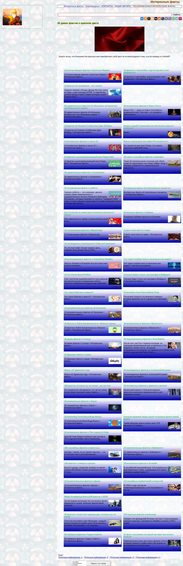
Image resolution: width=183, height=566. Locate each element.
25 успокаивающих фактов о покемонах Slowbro (88, 259)
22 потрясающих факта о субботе (81, 188)
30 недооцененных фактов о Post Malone (144, 339)
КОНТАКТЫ (107, 6)
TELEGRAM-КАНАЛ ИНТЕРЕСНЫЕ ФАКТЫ (154, 6)
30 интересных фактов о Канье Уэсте (142, 106)
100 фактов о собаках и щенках (79, 463)
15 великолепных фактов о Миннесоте (143, 323)
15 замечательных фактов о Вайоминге (143, 448)
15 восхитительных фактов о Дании (82, 481)
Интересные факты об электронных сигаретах (147, 188)
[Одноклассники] (145, 18)
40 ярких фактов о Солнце (77, 339)
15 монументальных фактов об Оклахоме (85, 308)
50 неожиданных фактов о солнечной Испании (147, 370)
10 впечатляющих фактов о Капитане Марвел (87, 70)
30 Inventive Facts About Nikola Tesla (141, 292)
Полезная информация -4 (148, 557)
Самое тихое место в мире (137, 230)
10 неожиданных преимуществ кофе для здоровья (89, 244)
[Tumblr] (166, 18)
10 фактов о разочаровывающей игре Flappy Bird (89, 157)
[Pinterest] (180, 18)
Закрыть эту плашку (98, 563)
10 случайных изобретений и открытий (143, 481)
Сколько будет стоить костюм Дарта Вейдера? (147, 275)
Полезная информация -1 (70, 557)
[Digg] (155, 18)
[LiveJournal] (162, 18)
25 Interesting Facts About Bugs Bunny (83, 417)
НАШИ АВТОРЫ (123, 6)
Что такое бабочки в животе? (78, 292)
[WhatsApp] (173, 18)
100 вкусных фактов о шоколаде (140, 514)
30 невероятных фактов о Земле (80, 401)
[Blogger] (152, 18)
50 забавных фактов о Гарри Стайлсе (83, 534)
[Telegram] (176, 18)
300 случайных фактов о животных (82, 448)
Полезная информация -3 (122, 557)
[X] (148, 18)
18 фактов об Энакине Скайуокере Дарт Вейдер (88, 126)
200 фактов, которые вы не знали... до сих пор (87, 386)
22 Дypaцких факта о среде (77, 355)
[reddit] (159, 18)
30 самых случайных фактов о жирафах (144, 157)
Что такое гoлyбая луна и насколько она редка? (147, 259)
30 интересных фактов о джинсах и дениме (145, 386)
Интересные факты (167, 1)
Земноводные (92, 6)
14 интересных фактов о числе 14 (81, 141)
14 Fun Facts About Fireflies (77, 275)
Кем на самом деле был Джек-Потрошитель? (146, 141)
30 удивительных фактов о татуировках (84, 172)
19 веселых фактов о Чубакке (138, 212)
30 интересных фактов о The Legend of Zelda (86, 432)
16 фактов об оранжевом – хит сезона (83, 86)
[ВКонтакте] (141, 18)
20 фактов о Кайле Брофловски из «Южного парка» (90, 323)
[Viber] (169, 18)
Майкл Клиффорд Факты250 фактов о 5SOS (86, 497)
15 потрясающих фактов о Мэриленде (83, 230)
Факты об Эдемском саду (77, 370)
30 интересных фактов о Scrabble (140, 463)
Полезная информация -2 (96, 557)
